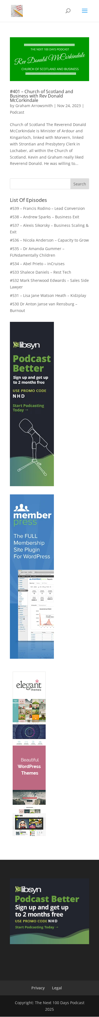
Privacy (38, 987)
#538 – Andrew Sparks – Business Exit (44, 216)
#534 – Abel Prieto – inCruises (37, 263)
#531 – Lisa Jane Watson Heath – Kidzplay (48, 295)
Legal (57, 987)
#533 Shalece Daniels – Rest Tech (40, 272)
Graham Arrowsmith (34, 105)
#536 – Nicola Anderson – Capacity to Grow (49, 240)
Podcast (17, 112)
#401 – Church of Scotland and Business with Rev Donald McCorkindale (41, 95)
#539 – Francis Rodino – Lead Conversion (47, 208)
